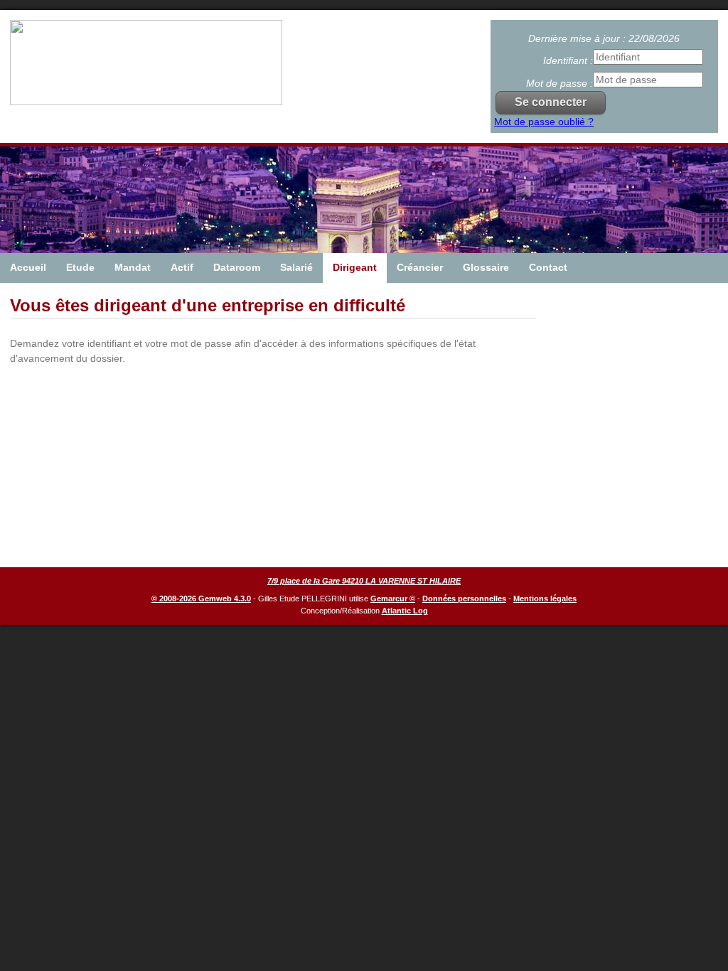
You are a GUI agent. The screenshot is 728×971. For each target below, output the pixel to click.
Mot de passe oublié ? (544, 121)
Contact (548, 267)
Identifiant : (568, 60)
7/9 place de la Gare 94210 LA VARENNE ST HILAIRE (364, 580)
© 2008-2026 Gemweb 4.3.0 (201, 598)
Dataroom (236, 267)
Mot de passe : (559, 83)
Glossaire (486, 267)
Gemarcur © (392, 598)
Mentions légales (545, 598)
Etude (80, 267)
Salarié (296, 267)
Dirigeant (355, 267)
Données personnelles (464, 598)
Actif (182, 267)
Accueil (28, 267)
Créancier (420, 267)
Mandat (132, 267)
